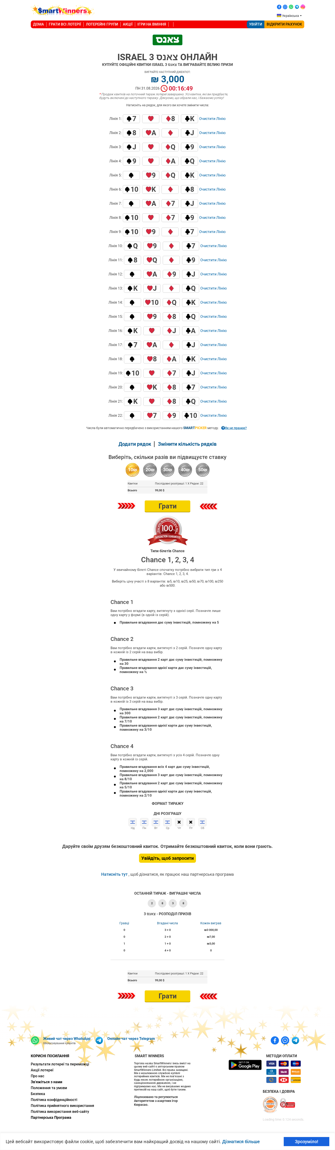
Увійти (255, 24)
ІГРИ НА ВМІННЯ (151, 24)
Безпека (38, 1094)
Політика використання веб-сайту (60, 1111)
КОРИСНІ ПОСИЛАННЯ (50, 1056)
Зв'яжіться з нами (46, 1082)
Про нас (37, 1076)
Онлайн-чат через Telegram (131, 1038)
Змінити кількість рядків (187, 444)
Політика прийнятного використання (62, 1105)
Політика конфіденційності (54, 1100)
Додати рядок (135, 444)
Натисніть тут (115, 874)
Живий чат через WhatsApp (66, 1038)
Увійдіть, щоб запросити (167, 858)
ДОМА (38, 24)
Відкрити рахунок (284, 24)
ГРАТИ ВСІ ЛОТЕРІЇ (65, 24)
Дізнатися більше (241, 1141)
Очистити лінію (212, 119)
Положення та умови (49, 1088)
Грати (168, 506)
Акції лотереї (42, 1070)
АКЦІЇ (128, 24)
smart (195, 428)
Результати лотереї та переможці (60, 1064)
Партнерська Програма (51, 1117)
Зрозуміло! (306, 1141)
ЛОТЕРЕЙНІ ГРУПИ (102, 24)
